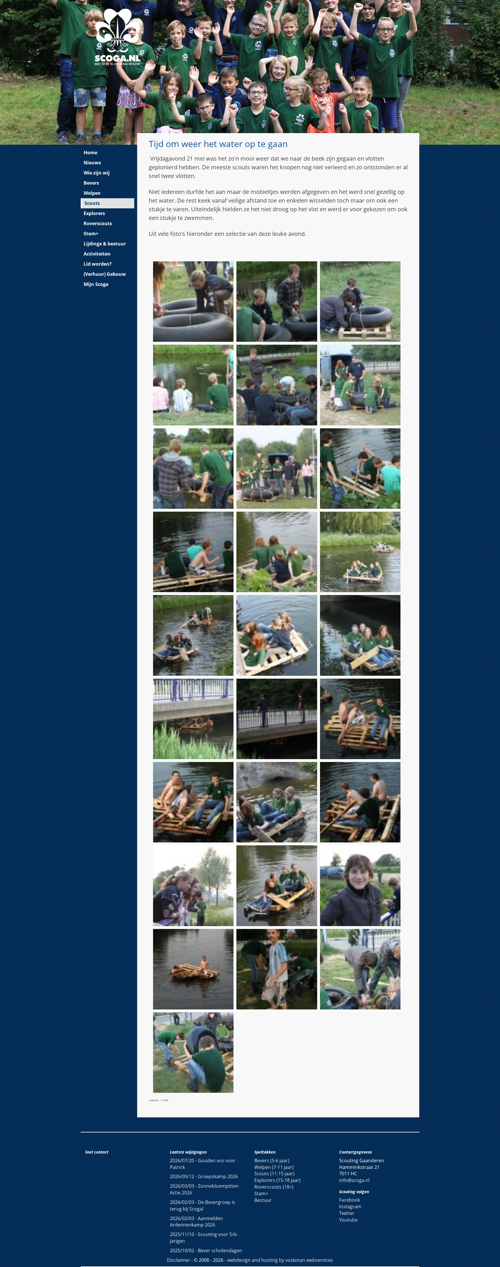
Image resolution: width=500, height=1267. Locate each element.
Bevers (91, 183)
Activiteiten (97, 254)
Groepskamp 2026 (204, 1176)
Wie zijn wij (97, 173)
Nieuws (92, 162)
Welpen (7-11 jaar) (274, 1167)
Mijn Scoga (96, 284)
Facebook (349, 1200)
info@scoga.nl (354, 1180)
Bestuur (263, 1200)
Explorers (94, 213)
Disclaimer (178, 1260)
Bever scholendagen (206, 1250)
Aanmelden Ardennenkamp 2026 (196, 1221)
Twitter (346, 1213)
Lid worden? (98, 264)
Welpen (92, 193)
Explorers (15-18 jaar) (277, 1180)
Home (90, 152)
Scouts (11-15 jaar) (274, 1173)
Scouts (92, 203)
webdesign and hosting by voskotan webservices (280, 1260)
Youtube (348, 1220)
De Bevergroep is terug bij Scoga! (202, 1205)
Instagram (350, 1206)
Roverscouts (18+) (273, 1187)
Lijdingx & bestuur (105, 243)
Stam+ (91, 233)
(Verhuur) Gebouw (105, 274)
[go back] (154, 1100)
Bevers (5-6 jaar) (271, 1160)
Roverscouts (98, 223)
